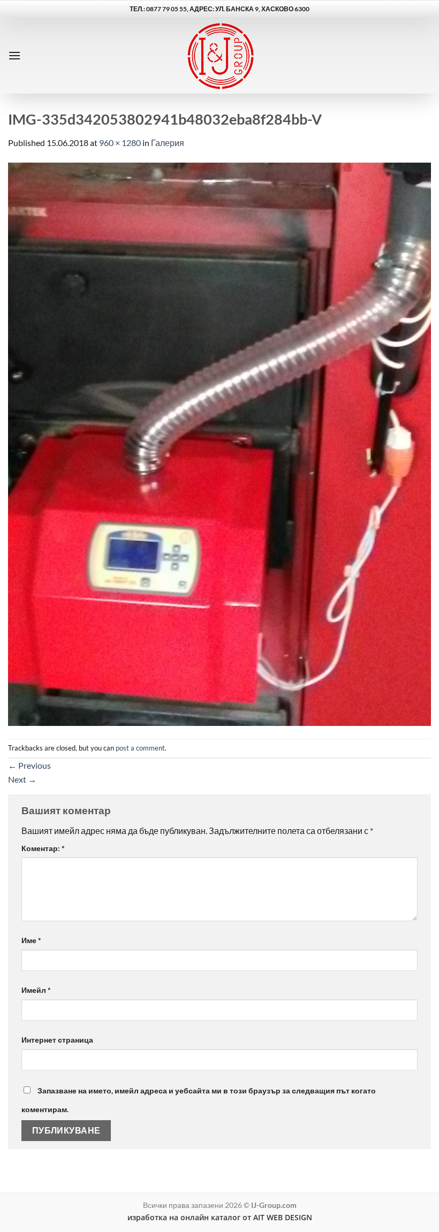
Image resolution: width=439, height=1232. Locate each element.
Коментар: (43, 848)
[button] (14, 55)
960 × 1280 (120, 142)
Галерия (167, 142)
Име (31, 940)
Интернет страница (57, 1039)
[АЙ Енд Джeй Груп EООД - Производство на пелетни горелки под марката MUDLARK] (220, 55)
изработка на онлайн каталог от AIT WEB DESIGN (219, 1217)
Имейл (36, 989)
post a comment (140, 748)
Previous (29, 765)
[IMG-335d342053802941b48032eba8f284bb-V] (219, 443)
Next (22, 779)
